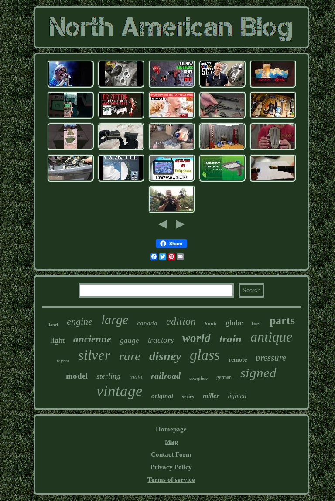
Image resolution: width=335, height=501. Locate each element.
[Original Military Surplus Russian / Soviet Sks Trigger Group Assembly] (222, 117)
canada (147, 323)
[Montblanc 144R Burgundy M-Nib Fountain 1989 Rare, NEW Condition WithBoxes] (272, 180)
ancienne (92, 339)
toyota (63, 360)
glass (205, 355)
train (230, 339)
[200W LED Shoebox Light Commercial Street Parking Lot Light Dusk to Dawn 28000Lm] (222, 180)
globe (234, 322)
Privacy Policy (171, 467)
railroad (166, 375)
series (188, 396)
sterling (108, 376)
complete (198, 378)
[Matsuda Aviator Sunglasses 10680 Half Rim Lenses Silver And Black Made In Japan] (120, 149)
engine (79, 321)
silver (94, 355)
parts (282, 320)
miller (211, 395)
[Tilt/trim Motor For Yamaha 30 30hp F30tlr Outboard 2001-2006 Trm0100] (70, 180)
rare (129, 356)
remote (238, 359)
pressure (271, 357)
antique (271, 337)
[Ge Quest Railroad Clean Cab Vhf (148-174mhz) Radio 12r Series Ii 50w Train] (70, 117)
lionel (53, 324)
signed (258, 372)
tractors (161, 340)
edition (181, 321)
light (57, 340)
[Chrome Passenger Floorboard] (272, 149)
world (196, 338)
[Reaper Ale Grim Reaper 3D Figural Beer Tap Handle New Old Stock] (272, 117)
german (224, 377)
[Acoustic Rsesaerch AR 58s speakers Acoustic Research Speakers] (222, 149)
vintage (119, 391)
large (114, 319)
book (211, 323)
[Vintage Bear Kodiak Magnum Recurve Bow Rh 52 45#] (171, 211)
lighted (237, 395)
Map (171, 441)
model (77, 375)
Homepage (171, 429)
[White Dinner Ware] (120, 180)
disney (165, 356)
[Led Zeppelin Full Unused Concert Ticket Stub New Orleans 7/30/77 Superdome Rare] (120, 117)
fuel (256, 323)
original (162, 396)
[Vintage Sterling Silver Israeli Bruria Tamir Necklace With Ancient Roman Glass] (171, 149)
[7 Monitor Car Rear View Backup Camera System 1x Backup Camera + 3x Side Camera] (171, 180)
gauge (129, 340)
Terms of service (171, 479)
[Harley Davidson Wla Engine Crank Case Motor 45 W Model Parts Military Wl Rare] (120, 86)
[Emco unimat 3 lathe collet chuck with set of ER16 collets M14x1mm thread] (222, 86)
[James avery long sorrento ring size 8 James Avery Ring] (171, 117)
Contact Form (171, 454)
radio (135, 377)
